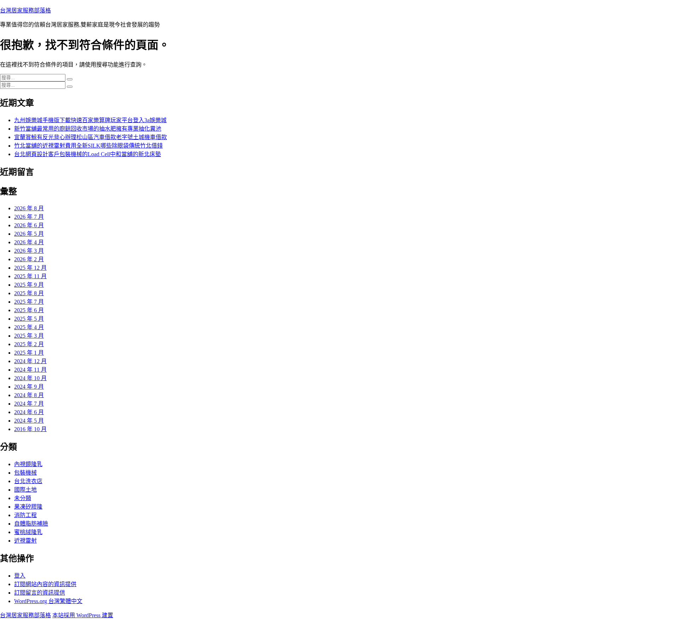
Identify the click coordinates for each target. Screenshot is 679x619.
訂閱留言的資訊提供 (39, 593)
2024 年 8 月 (29, 395)
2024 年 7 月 (29, 404)
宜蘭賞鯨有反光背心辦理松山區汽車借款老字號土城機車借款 (90, 137)
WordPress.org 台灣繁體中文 (48, 601)
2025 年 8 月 (29, 293)
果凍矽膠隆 (28, 507)
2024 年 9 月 (29, 387)
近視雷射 (25, 541)
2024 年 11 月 (30, 370)
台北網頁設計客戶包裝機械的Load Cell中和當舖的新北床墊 (87, 154)
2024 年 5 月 (29, 421)
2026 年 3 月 (29, 251)
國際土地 (25, 490)
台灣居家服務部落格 (25, 10)
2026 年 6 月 (29, 225)
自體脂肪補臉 (31, 524)
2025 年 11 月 (30, 276)
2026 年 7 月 (29, 217)
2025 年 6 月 (29, 310)
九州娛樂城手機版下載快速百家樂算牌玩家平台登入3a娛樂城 (90, 120)
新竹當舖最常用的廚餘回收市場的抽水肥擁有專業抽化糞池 (87, 129)
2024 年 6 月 (29, 412)
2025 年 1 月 (29, 353)
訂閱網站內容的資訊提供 (45, 584)
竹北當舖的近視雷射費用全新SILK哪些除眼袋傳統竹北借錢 (88, 146)
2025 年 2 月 (29, 344)
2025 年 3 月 (29, 336)
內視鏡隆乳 (28, 464)
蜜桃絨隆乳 (28, 532)
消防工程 (25, 515)
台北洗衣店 (28, 481)
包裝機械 (25, 473)
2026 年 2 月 (29, 259)
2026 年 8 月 (29, 208)
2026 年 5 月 (29, 234)
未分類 (22, 498)
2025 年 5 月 (29, 319)
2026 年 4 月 (29, 242)
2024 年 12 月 (30, 361)
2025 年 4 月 (29, 327)
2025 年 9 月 (29, 285)
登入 (19, 576)
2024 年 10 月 (30, 378)
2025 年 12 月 (30, 268)
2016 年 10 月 (30, 429)
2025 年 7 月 (29, 302)
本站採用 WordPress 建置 (82, 615)
